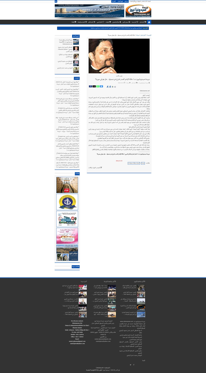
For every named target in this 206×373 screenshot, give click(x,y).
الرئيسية (149, 35)
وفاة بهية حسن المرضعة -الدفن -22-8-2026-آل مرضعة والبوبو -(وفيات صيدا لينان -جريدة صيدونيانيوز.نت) (67, 84)
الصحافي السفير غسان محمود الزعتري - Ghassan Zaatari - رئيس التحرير (64, 49)
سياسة (137, 35)
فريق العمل (120, 1)
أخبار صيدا (134, 22)
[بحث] (56, 1)
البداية (149, 22)
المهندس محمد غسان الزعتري (64, 68)
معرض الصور (125, 22)
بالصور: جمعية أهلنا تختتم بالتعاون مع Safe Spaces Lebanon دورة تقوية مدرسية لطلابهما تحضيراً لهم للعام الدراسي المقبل (111, 28)
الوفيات (107, 22)
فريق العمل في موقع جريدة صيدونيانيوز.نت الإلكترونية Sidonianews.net (65, 42)
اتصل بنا (114, 1)
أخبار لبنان (142, 22)
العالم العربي (99, 22)
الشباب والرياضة (81, 22)
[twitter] (130, 365)
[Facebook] (133, 365)
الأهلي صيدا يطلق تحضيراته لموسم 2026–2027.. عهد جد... (100, 314)
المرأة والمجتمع (115, 22)
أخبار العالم (90, 22)
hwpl (73, 22)
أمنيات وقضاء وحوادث (133, 163)
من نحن (126, 1)
